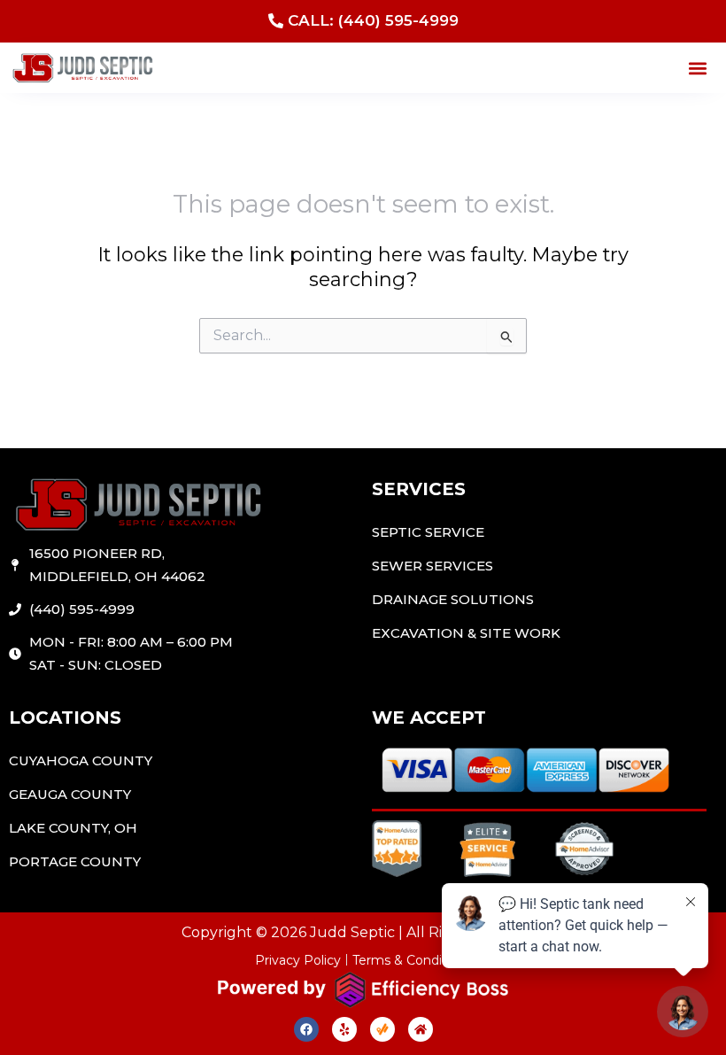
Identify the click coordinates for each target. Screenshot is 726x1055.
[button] (698, 67)
